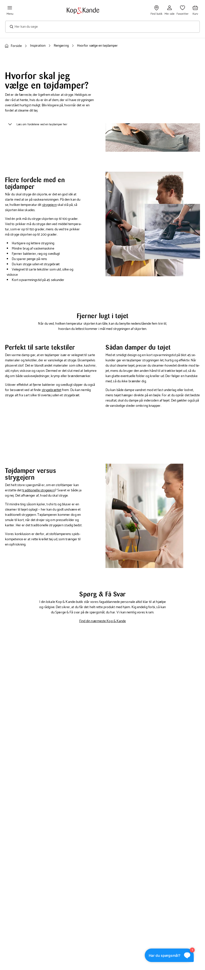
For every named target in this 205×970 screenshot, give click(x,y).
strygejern (49, 205)
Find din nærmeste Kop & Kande (102, 621)
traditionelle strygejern (38, 490)
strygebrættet (51, 390)
